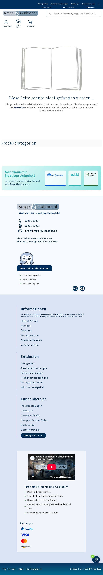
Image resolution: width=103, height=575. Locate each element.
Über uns (26, 330)
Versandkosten (30, 345)
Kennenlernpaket (88, 4)
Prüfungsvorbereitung (34, 377)
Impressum (8, 569)
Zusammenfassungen (59, 4)
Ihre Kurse (27, 410)
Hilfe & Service (29, 321)
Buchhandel (28, 425)
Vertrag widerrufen (33, 435)
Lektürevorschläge (32, 373)
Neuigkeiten (43, 4)
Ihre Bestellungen (31, 405)
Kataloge (75, 4)
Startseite (19, 107)
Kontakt (26, 325)
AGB (71, 314)
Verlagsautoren (30, 335)
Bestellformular (30, 429)
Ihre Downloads (30, 415)
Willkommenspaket (32, 387)
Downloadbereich (31, 340)
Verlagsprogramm (32, 382)
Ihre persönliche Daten (34, 420)
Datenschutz (34, 569)
